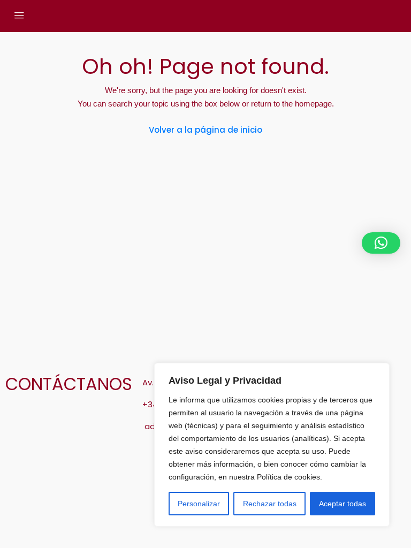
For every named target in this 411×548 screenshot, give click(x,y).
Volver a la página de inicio (205, 129)
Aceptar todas (342, 503)
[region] (272, 445)
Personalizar (199, 503)
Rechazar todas (269, 503)
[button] (381, 243)
